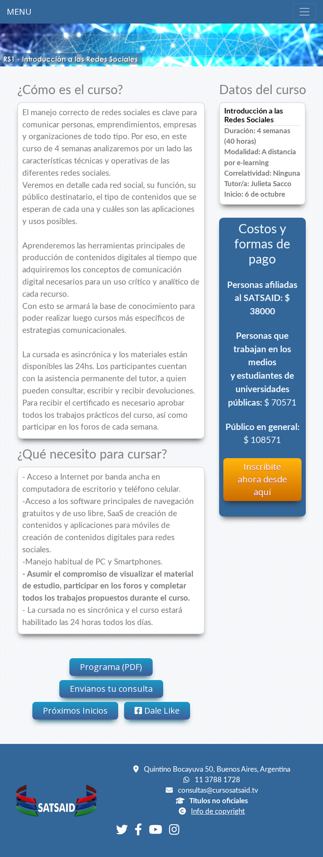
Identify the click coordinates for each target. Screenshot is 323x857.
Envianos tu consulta (111, 688)
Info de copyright (218, 811)
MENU (19, 11)
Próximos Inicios (75, 710)
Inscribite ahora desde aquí (262, 479)
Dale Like (161, 710)
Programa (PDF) (111, 666)
